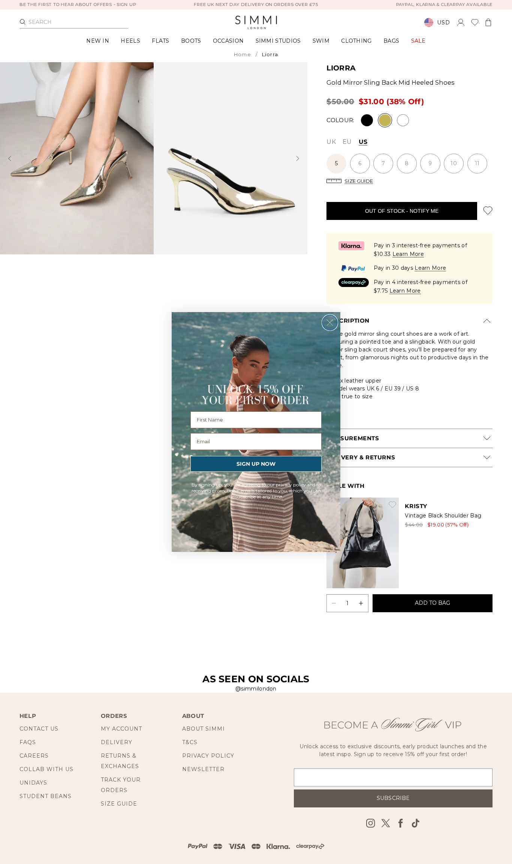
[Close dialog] (329, 322)
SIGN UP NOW (256, 463)
